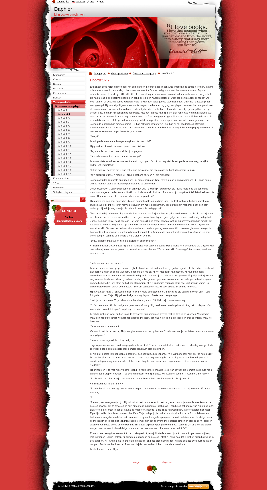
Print (101, 1)
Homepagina (63, 1)
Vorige (136, 462)
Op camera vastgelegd (144, 73)
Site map (80, 1)
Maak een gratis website (174, 486)
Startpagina (100, 73)
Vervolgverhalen (119, 73)
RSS (92, 1)
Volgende (167, 462)
